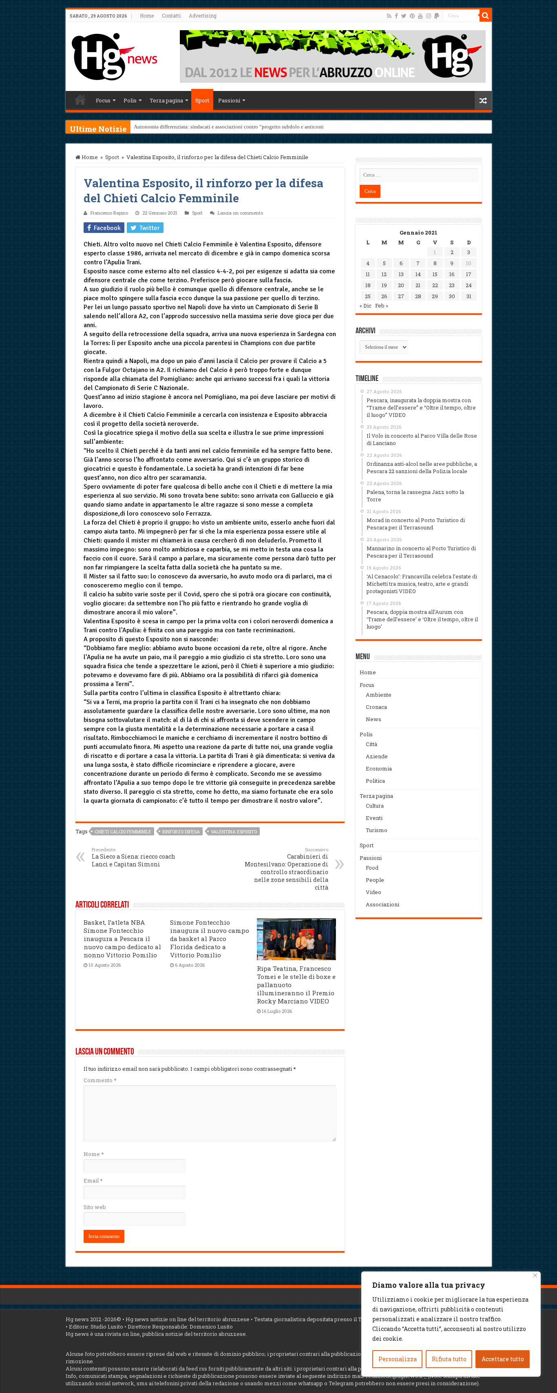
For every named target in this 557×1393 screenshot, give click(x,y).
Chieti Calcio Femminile (123, 831)
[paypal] (436, 16)
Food (372, 867)
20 (401, 285)
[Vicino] (535, 1275)
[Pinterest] (412, 16)
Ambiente (378, 694)
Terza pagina (166, 100)
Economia (379, 768)
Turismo (376, 830)
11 (368, 274)
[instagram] (428, 16)
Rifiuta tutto (449, 1359)
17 (468, 274)
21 (418, 285)
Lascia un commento (240, 213)
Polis (130, 100)
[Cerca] (486, 15)
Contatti (171, 15)
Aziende (377, 756)
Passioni (229, 100)
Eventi (374, 818)
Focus (103, 100)
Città (371, 744)
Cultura (375, 805)
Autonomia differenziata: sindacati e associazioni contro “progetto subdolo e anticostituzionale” (240, 127)
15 (435, 274)
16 (452, 274)
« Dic (365, 305)
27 (401, 296)
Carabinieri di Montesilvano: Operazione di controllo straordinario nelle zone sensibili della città (286, 868)
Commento (100, 1080)
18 (368, 285)
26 (384, 296)
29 (435, 296)
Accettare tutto (503, 1359)
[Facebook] (396, 16)
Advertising (203, 15)
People (375, 880)
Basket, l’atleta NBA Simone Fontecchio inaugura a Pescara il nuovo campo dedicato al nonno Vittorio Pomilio (122, 938)
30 (452, 296)
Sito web (95, 1207)
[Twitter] (403, 16)
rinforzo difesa (181, 831)
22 (435, 285)
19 (384, 285)
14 (418, 274)
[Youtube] (420, 16)
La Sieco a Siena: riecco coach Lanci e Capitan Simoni (133, 857)
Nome (94, 1154)
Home (147, 15)
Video (373, 892)
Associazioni (382, 904)
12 (384, 274)
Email (93, 1180)
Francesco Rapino (109, 213)
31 (468, 296)
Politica (375, 780)
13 (401, 274)
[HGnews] (114, 55)
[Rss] (389, 16)
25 (368, 296)
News (373, 719)
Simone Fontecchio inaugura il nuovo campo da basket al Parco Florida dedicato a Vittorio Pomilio (209, 938)
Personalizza (397, 1359)
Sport (202, 100)
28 (418, 296)
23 (452, 285)
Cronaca (376, 707)
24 (469, 285)
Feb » (381, 305)
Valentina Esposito (234, 831)
